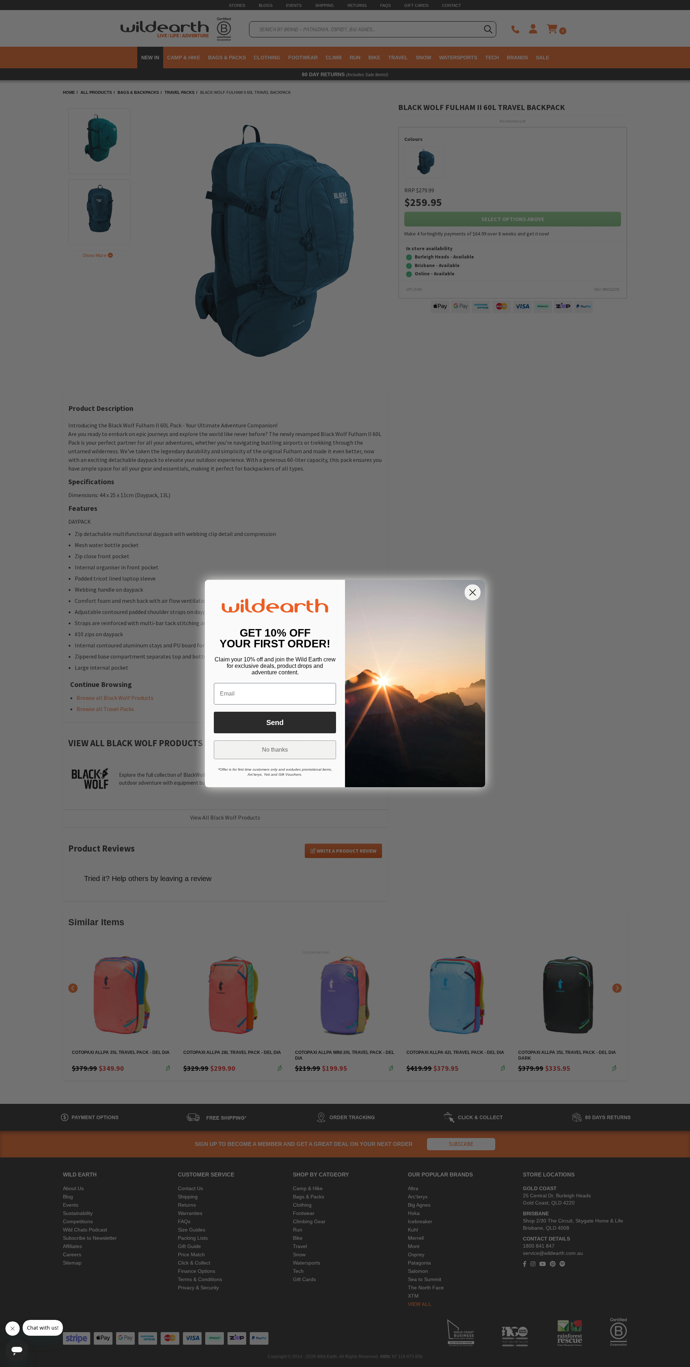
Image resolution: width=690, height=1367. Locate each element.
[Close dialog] (472, 592)
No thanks (275, 750)
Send (275, 722)
